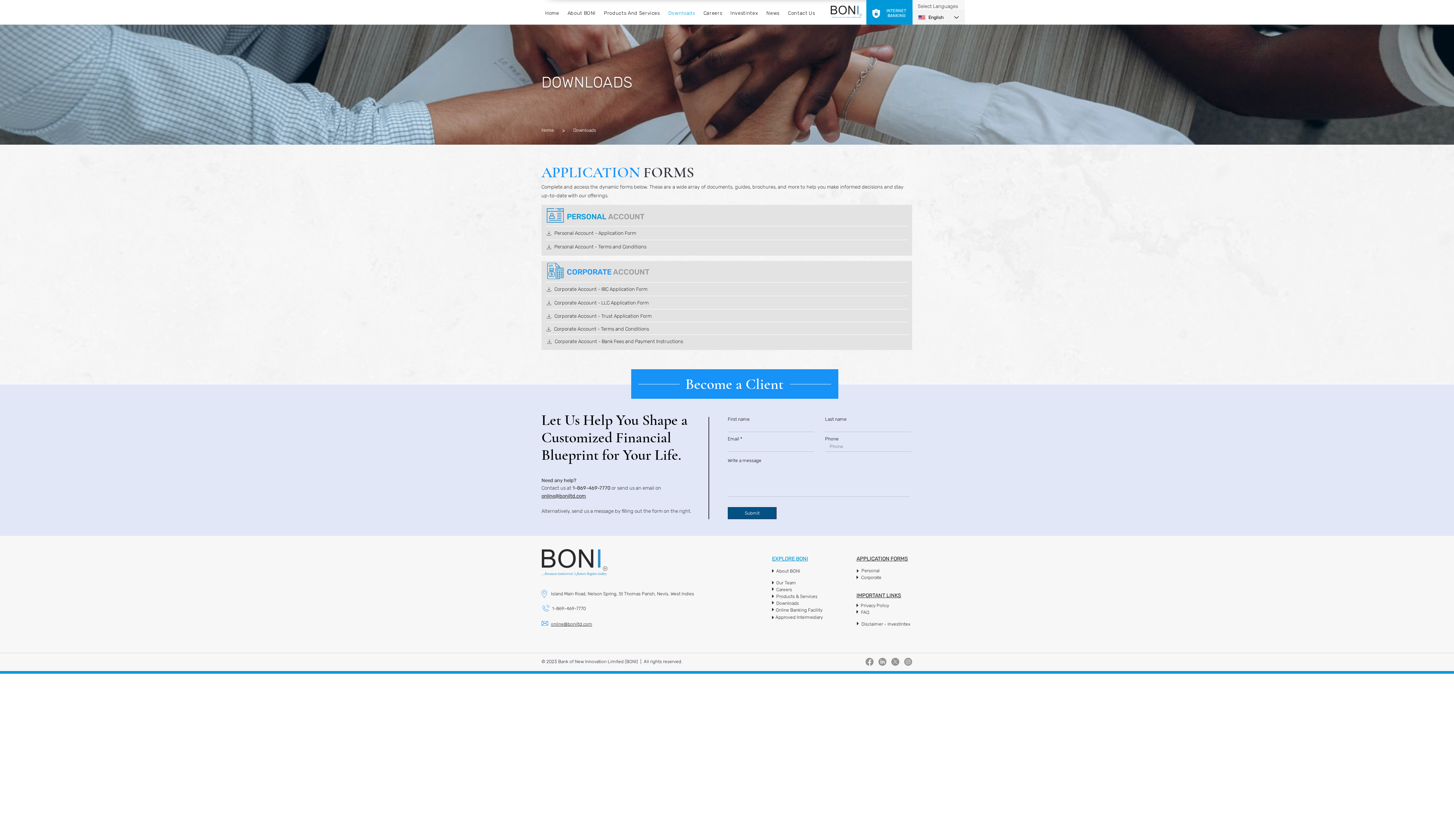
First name (739, 419)
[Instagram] (908, 662)
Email (733, 439)
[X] (895, 662)
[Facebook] (870, 662)
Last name (836, 419)
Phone (832, 439)
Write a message (744, 460)
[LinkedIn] (882, 662)
